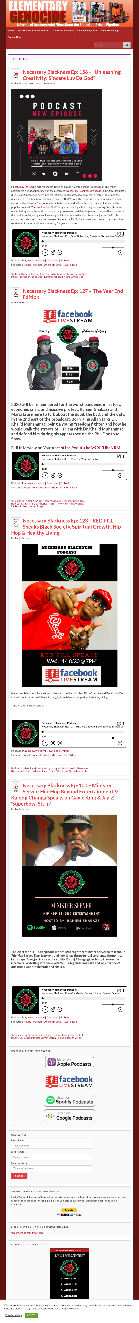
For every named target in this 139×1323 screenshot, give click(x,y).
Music (25, 83)
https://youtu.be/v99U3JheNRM (90, 447)
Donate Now (14, 37)
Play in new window (33, 260)
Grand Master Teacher (27, 274)
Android (49, 264)
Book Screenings (110, 30)
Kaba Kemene (58, 274)
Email (59, 264)
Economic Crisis (70, 500)
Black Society (22, 768)
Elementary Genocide (26, 1035)
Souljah (40, 506)
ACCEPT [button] (31, 1315)
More (73, 264)
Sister (32, 506)
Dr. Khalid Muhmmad (50, 500)
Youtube (83, 771)
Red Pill (55, 771)
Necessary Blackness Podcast (33, 30)
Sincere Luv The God (44, 207)
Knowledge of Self (76, 274)
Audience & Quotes (86, 30)
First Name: (17, 1140)
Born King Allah (30, 500)
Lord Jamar (22, 503)
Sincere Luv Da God (22, 186)
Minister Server (39, 1037)
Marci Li (33, 503)
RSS (66, 264)
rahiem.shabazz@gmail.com (27, 1232)
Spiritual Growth (69, 771)
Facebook (35, 768)
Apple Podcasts (33, 264)
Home (11, 30)
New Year (63, 503)
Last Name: (17, 1151)
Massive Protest (48, 503)
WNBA (78, 1037)
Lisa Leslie (24, 1037)
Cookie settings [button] (13, 1315)
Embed (64, 260)
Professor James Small (30, 276)
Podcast (25, 302)
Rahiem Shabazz (52, 276)
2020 (18, 500)
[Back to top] (131, 1315)
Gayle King (45, 1035)
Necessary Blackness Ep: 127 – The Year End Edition (73, 294)
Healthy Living (49, 768)
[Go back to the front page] (69, 13)
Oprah (52, 1037)
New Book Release (63, 30)
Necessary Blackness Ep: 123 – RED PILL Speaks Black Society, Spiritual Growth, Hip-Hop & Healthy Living (67, 526)
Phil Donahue (76, 503)
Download (52, 260)
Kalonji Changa (70, 1035)
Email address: (19, 1163)
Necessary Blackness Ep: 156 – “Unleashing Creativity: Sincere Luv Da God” (72, 75)
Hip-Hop (44, 274)
